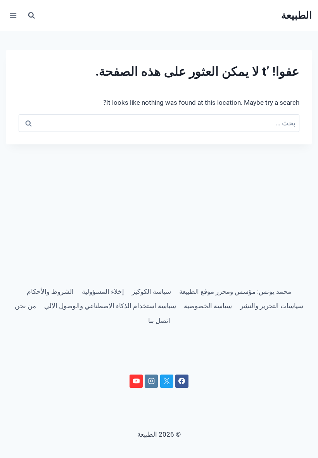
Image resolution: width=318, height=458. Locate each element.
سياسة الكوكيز (151, 291)
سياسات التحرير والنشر (271, 306)
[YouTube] (136, 381)
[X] (166, 381)
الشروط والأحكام (50, 291)
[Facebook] (181, 381)
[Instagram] (151, 381)
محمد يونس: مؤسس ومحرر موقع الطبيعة (235, 291)
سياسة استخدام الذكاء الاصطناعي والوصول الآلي (110, 306)
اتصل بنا (159, 320)
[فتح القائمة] (13, 15)
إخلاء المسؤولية (103, 291)
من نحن (25, 306)
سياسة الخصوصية (208, 306)
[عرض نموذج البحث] (31, 16)
